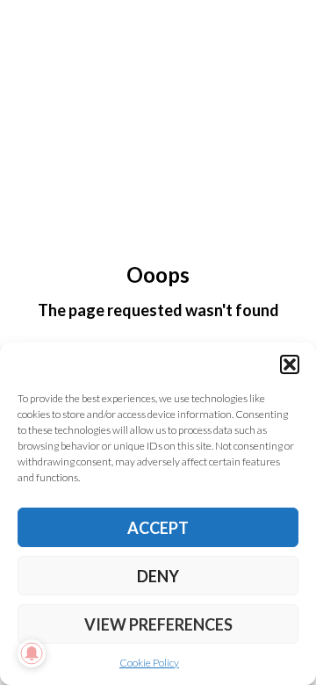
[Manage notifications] (32, 653)
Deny (158, 576)
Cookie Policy (149, 662)
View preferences (158, 624)
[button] (289, 364)
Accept (158, 527)
